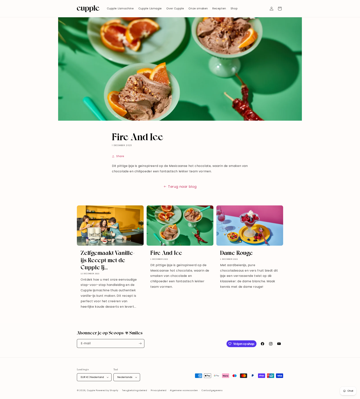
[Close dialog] (248, 157)
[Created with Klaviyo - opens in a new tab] (180, 244)
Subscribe (216, 231)
